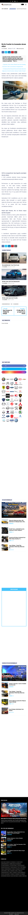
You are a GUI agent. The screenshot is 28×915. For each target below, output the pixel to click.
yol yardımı (22, 874)
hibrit (11, 872)
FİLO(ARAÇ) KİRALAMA (5, 865)
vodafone (17, 874)
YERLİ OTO (20, 870)
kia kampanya (21, 48)
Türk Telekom (3, 870)
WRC (16, 870)
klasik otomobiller (21, 872)
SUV (18, 867)
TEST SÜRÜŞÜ (23, 867)
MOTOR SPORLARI (21, 865)
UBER (8, 870)
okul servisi (7, 874)
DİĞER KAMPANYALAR (4, 863)
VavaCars (12, 870)
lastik (2, 874)
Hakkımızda (17, 914)
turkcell (12, 874)
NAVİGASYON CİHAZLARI (5, 867)
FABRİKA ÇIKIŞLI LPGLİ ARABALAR (15, 863)
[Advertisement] (14, 25)
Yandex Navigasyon (4, 872)
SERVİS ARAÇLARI (14, 867)
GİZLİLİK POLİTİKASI (13, 865)
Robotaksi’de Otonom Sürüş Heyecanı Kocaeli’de (14, 818)
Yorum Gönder (5, 323)
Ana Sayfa (11, 914)
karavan (14, 872)
